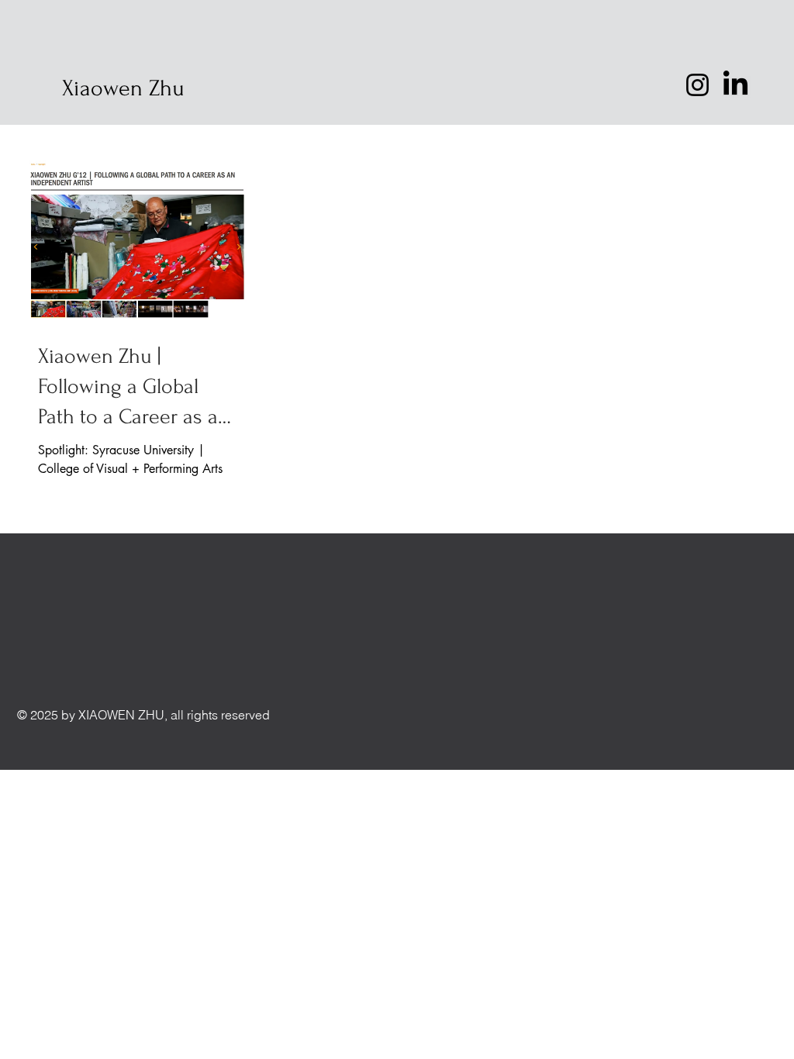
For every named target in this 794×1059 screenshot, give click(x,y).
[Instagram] (697, 85)
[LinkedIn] (735, 85)
